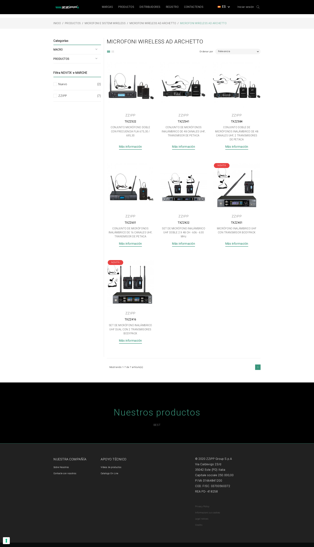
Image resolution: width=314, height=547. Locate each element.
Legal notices (201, 519)
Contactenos (193, 6)
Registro (172, 6)
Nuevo (79, 84)
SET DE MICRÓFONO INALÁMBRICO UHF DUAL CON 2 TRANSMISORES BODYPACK (130, 329)
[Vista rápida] (147, 63)
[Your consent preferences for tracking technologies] (6, 540)
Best (157, 425)
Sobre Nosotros (61, 467)
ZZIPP (79, 96)
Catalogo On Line (109, 473)
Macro (58, 49)
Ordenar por (206, 51)
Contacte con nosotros (64, 473)
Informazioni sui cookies (207, 512)
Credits (198, 525)
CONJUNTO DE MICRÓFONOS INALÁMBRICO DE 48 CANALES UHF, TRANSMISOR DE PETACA (183, 131)
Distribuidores (150, 6)
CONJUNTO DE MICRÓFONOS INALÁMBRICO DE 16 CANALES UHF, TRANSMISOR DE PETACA (130, 232)
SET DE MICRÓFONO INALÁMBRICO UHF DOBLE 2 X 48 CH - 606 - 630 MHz (183, 232)
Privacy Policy (202, 506)
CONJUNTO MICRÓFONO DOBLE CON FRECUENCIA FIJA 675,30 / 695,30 (130, 131)
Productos (126, 6)
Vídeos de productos (111, 467)
